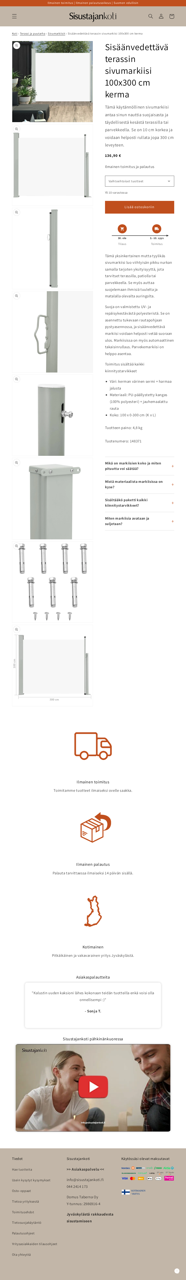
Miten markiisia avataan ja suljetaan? (127, 521)
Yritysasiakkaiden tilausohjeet (34, 1244)
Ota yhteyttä (21, 1254)
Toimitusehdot (23, 1212)
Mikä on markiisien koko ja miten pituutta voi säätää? (133, 466)
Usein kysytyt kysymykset (31, 1180)
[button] (14, 16)
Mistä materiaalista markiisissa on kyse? (134, 484)
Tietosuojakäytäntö (27, 1222)
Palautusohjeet (23, 1233)
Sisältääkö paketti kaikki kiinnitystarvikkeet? (126, 503)
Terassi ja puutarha (32, 33)
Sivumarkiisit (56, 33)
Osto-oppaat (21, 1191)
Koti (14, 33)
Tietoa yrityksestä (25, 1201)
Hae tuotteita (22, 1169)
